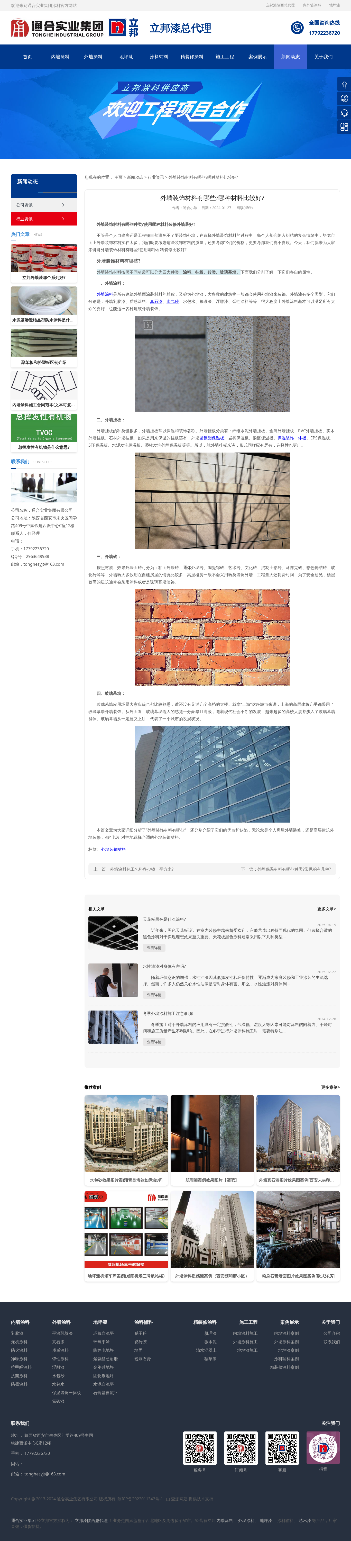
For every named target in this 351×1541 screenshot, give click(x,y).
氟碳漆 (58, 1401)
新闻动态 (290, 56)
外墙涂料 (93, 56)
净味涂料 (19, 1359)
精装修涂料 (192, 56)
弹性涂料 (60, 1359)
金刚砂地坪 (103, 1367)
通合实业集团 (23, 1520)
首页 (27, 56)
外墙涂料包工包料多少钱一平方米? (141, 869)
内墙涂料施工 (245, 1333)
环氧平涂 (101, 1342)
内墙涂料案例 (286, 1333)
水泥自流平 (103, 1384)
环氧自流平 (103, 1333)
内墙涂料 (60, 56)
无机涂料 (19, 1342)
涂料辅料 (159, 56)
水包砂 (58, 1375)
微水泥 (210, 1342)
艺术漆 (305, 1520)
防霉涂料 (19, 1384)
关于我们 (323, 56)
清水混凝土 (206, 1350)
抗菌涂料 (19, 1375)
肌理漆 (210, 1333)
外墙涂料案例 (286, 1342)
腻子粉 (140, 1333)
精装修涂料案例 (284, 1367)
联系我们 (332, 1342)
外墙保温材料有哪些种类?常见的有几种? (294, 869)
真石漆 (58, 1342)
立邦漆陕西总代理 (281, 5)
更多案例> (330, 1087)
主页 (118, 177)
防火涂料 (19, 1350)
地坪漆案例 (288, 1350)
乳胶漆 (17, 1333)
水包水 (58, 1384)
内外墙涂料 (312, 5)
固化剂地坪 (103, 1375)
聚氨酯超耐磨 (105, 1359)
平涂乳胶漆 (62, 1333)
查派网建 (179, 1499)
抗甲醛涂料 (21, 1367)
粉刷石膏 (142, 1359)
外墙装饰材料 (113, 849)
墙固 (138, 1350)
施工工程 (225, 56)
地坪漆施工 (247, 1350)
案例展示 (257, 56)
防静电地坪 (103, 1350)
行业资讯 (24, 219)
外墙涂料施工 (245, 1342)
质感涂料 (60, 1350)
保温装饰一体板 (66, 1392)
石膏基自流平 (105, 1392)
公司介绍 (332, 1333)
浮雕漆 (58, 1367)
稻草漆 (210, 1359)
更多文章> (326, 909)
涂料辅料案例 (286, 1359)
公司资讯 (24, 205)
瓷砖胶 (140, 1342)
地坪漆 (126, 56)
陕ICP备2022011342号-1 (140, 1499)
